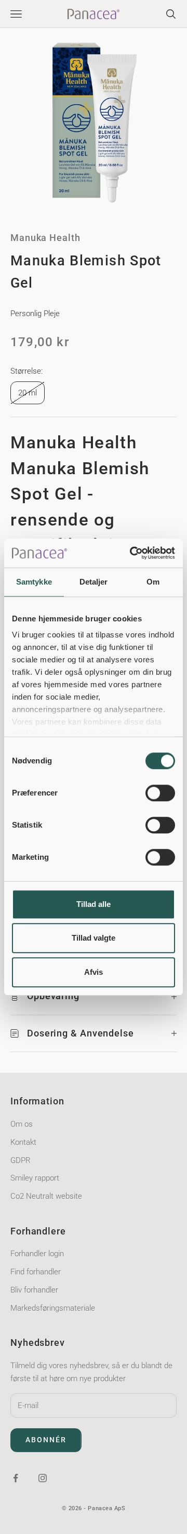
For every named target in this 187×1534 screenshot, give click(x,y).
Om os (21, 1124)
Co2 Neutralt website (46, 1196)
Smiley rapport (34, 1178)
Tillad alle (93, 904)
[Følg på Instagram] (42, 1478)
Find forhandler (35, 1271)
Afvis (93, 972)
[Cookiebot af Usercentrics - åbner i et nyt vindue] (132, 553)
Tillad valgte (93, 937)
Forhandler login (37, 1253)
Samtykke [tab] (34, 581)
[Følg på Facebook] (15, 1478)
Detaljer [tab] (93, 581)
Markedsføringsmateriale (52, 1308)
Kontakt (23, 1142)
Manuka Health (45, 237)
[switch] (160, 793)
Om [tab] (152, 581)
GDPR (20, 1160)
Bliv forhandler (34, 1290)
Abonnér (45, 1440)
